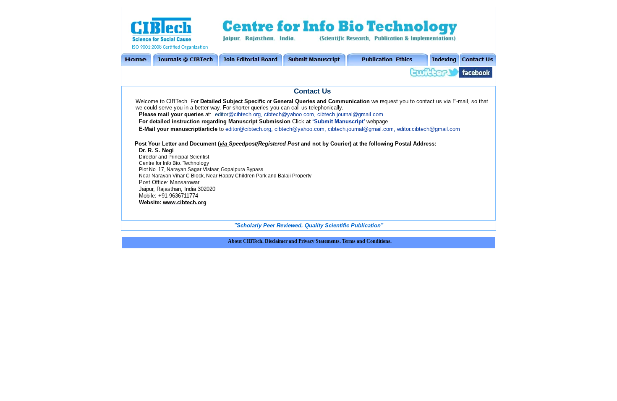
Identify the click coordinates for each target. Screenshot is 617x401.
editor (238, 114)
